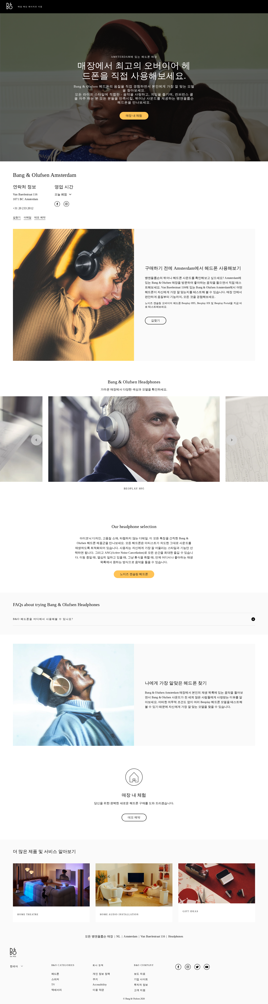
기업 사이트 (154, 979)
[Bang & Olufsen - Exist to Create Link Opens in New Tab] (9, 8)
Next (231, 439)
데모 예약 (39, 217)
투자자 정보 (154, 984)
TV (66, 984)
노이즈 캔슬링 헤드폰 (137, 575)
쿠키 (108, 979)
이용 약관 (111, 989)
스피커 (68, 979)
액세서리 (69, 989)
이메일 (28, 217)
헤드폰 (68, 973)
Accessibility (113, 984)
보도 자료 (152, 973)
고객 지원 (152, 990)
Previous (36, 439)
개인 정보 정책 (113, 973)
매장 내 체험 (137, 116)
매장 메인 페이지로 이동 (30, 7)
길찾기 (17, 217)
